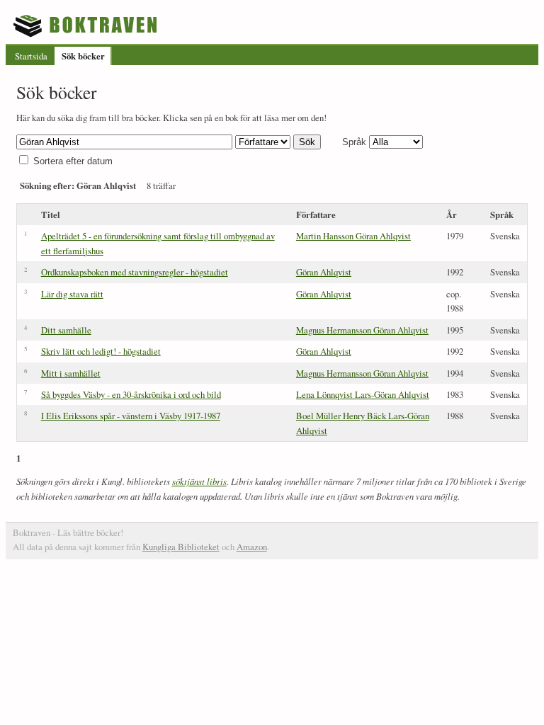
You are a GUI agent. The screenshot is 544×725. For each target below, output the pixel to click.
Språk (354, 142)
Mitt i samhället (71, 373)
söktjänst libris (199, 481)
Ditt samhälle (66, 330)
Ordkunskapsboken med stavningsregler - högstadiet (134, 272)
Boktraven (86, 25)
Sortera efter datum (73, 161)
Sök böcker (83, 56)
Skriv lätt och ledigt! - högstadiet (101, 351)
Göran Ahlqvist (323, 272)
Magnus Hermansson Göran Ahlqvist (362, 330)
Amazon (252, 546)
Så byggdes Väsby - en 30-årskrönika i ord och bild (131, 394)
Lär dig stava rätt (72, 293)
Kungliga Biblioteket (181, 546)
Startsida (31, 56)
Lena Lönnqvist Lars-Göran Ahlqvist (362, 394)
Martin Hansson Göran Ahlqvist (353, 235)
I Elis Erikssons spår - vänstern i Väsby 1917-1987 (130, 415)
